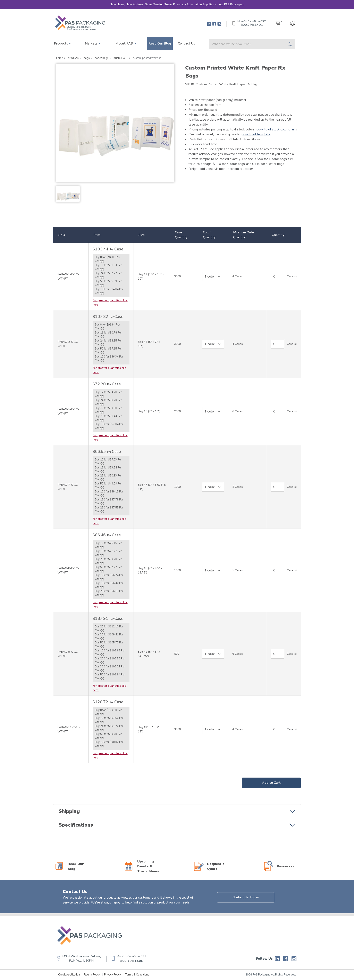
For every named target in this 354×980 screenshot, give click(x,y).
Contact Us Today (246, 897)
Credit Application (69, 975)
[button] (177, 811)
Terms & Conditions (137, 975)
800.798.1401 (131, 961)
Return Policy (92, 975)
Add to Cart (271, 782)
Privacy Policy (112, 975)
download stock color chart (276, 129)
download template (256, 134)
